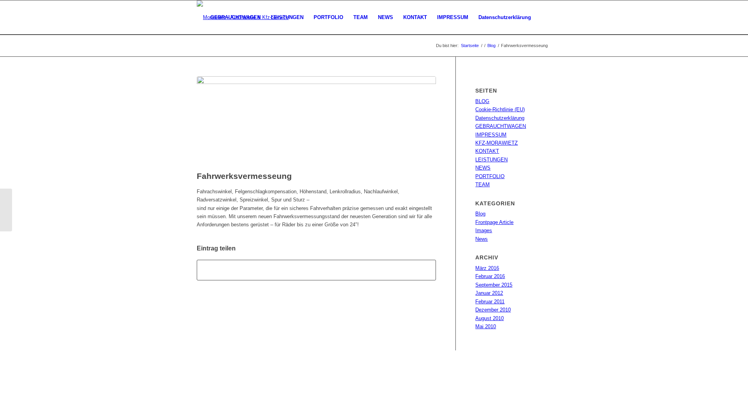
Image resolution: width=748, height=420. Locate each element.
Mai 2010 (485, 326)
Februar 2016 (490, 276)
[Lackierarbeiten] (6, 210)
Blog (480, 214)
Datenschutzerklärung (499, 118)
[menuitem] (235, 17)
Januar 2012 (489, 293)
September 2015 (493, 285)
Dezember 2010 (493, 310)
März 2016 (487, 268)
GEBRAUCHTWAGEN (500, 126)
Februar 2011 (490, 301)
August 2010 (489, 318)
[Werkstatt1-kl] (316, 121)
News (481, 239)
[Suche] (543, 17)
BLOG (482, 101)
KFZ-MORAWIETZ (496, 143)
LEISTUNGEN (491, 160)
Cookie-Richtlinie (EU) (500, 109)
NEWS (482, 168)
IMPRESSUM (490, 135)
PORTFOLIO (490, 176)
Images (483, 230)
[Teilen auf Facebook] (316, 270)
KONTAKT (487, 151)
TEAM (482, 184)
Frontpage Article (494, 222)
